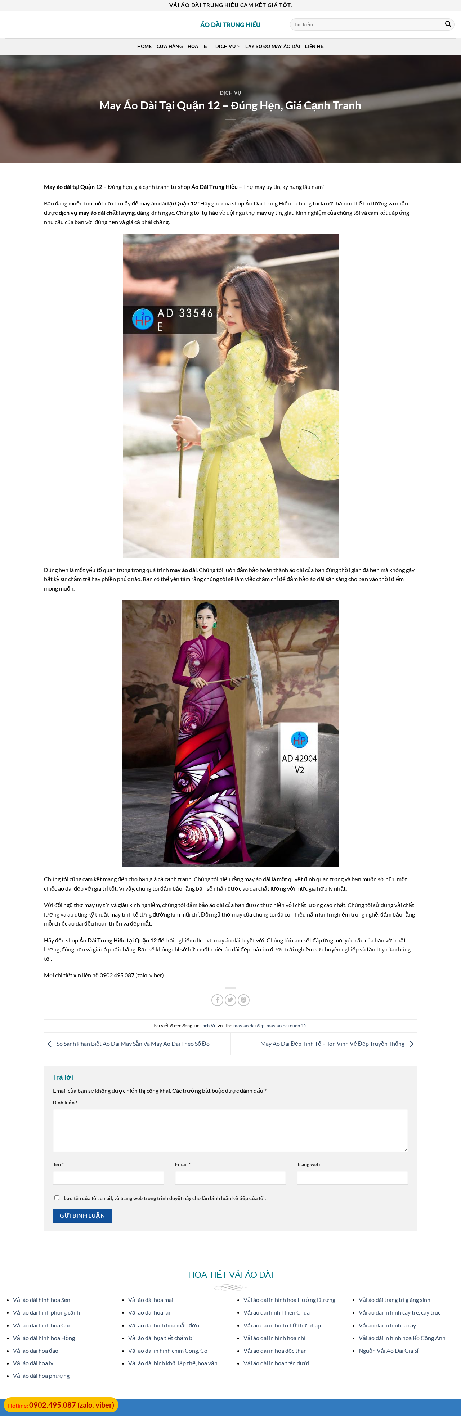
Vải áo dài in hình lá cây (387, 1325)
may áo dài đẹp (248, 1025)
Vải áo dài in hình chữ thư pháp (282, 1325)
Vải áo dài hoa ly (33, 1363)
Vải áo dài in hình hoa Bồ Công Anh (402, 1337)
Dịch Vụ (230, 93)
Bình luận (65, 1102)
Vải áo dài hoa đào (35, 1350)
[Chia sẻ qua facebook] (217, 1000)
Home (144, 46)
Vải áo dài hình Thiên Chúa (276, 1312)
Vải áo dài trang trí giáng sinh (394, 1299)
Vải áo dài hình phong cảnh (46, 1312)
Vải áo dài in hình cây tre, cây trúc (399, 1312)
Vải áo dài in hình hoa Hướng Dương (289, 1299)
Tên (58, 1164)
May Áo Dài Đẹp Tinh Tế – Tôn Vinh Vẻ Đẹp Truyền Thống (333, 1043)
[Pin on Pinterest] (244, 1000)
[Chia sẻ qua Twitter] (231, 1000)
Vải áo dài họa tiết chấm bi (161, 1337)
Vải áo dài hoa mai (150, 1299)
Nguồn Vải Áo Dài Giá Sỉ (389, 1350)
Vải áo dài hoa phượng (41, 1375)
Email (183, 1164)
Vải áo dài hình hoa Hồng (44, 1337)
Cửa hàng (170, 46)
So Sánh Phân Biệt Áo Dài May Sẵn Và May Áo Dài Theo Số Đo (132, 1043)
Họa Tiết (199, 46)
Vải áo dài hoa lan (150, 1312)
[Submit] (448, 24)
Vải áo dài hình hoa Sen (41, 1299)
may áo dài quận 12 (287, 1025)
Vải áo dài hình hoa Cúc (42, 1325)
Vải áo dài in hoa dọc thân (275, 1350)
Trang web (308, 1164)
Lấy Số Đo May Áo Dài (272, 46)
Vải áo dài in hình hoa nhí (274, 1337)
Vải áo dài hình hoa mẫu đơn (163, 1325)
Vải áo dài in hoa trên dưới (276, 1363)
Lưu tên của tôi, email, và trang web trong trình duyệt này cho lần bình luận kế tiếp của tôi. (165, 1198)
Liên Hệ (314, 46)
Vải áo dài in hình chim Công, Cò (167, 1350)
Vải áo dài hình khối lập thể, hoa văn (173, 1363)
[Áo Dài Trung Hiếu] (230, 24)
